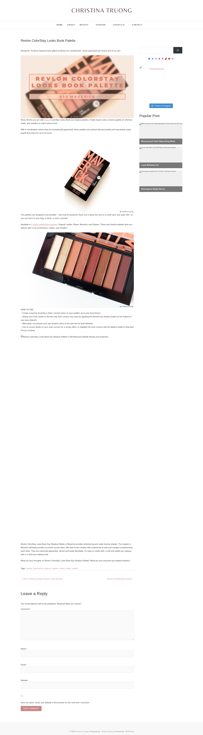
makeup (47, 568)
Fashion (101, 25)
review (61, 568)
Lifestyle (119, 25)
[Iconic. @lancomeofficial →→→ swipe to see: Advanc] (146, 97)
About (71, 25)
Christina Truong (33, 23)
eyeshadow (38, 568)
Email (24, 665)
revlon (68, 568)
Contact (137, 25)
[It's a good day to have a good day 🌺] (175, 97)
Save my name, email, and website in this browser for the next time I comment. (55, 702)
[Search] (177, 50)
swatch (75, 568)
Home (59, 25)
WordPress (129, 731)
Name (24, 649)
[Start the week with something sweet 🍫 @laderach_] (175, 88)
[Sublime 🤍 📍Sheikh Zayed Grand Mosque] (161, 79)
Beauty (84, 25)
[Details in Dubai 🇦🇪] (146, 88)
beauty (29, 568)
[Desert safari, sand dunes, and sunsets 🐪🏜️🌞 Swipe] (175, 79)
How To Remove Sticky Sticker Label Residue (42, 579)
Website (24, 680)
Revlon (47, 120)
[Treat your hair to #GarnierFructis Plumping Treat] (161, 97)
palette (55, 568)
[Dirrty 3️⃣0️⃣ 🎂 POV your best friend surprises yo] (161, 88)
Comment (26, 609)
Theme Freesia (107, 731)
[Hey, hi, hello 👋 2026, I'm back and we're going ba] (146, 79)
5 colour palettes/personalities (44, 224)
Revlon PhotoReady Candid (120, 579)
